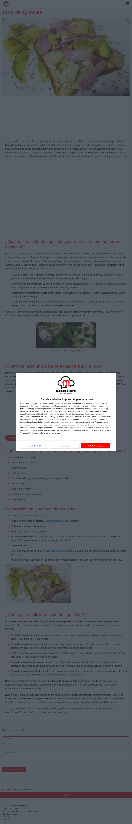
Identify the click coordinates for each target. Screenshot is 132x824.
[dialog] (66, 412)
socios (39, 403)
